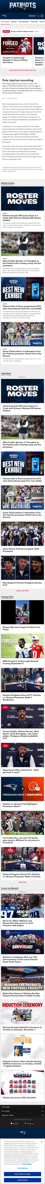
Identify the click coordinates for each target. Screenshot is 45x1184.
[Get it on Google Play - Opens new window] (29, 1124)
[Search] (38, 16)
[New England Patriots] (22, 1133)
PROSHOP (32, 16)
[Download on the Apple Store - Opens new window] (15, 1123)
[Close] (41, 1141)
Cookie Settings (22, 1168)
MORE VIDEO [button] (22, 882)
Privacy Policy (27, 1164)
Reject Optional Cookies (22, 1174)
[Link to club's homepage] (4, 15)
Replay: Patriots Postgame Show (22, 31)
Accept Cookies (22, 1180)
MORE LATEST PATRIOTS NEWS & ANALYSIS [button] (22, 70)
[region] (22, 1161)
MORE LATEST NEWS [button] (22, 590)
